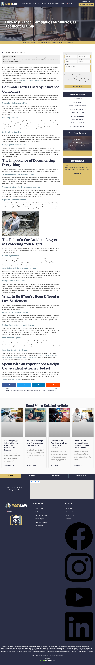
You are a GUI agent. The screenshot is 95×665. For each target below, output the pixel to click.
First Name (68, 54)
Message (67, 64)
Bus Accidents (77, 99)
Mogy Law (38, 655)
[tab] (10, 476)
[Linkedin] (79, 642)
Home (24, 42)
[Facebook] (79, 550)
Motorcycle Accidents (77, 116)
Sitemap (61, 655)
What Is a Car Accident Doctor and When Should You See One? (81, 444)
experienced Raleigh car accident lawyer (31, 81)
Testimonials (70, 515)
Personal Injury (45, 4)
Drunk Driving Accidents (77, 106)
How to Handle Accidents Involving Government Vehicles (59, 444)
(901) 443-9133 (86, 2)
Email (66, 59)
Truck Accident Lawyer (77, 126)
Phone (80, 59)
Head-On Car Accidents (78, 109)
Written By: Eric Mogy (10, 56)
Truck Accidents (40, 512)
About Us (25, 4)
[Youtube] (79, 609)
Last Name (81, 54)
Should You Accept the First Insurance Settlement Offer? (35, 443)
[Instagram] (79, 583)
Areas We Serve (71, 512)
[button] (9, 385)
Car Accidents (31, 42)
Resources (55, 4)
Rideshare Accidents (77, 123)
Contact (63, 4)
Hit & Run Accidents (77, 112)
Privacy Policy (55, 655)
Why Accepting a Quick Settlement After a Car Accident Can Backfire (11, 445)
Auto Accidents (34, 4)
